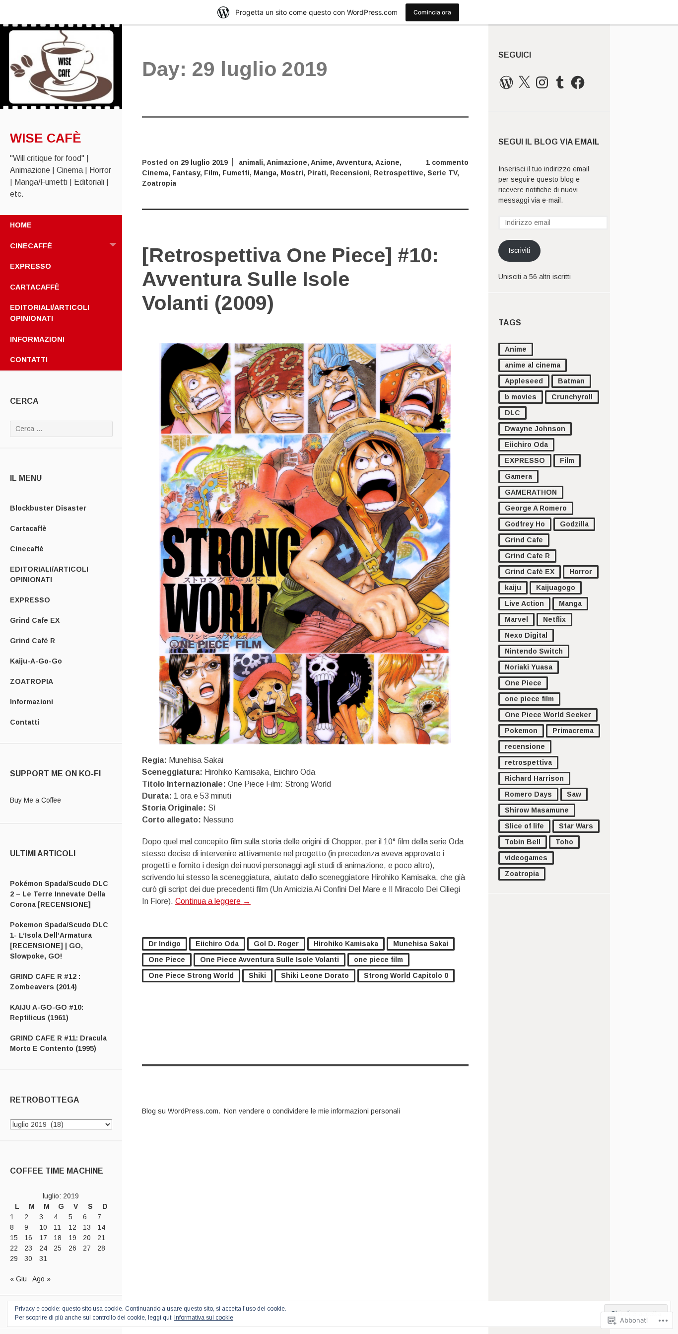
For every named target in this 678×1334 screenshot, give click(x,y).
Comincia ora (432, 12)
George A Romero (536, 508)
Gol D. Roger (276, 944)
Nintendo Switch (534, 651)
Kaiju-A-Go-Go (36, 661)
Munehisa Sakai (420, 944)
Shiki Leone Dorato (315, 975)
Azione (387, 162)
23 (28, 1248)
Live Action (524, 603)
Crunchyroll (572, 397)
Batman (571, 381)
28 (101, 1248)
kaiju (513, 588)
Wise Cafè (45, 138)
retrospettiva (528, 762)
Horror (580, 572)
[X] (524, 82)
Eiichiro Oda (526, 444)
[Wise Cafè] (61, 107)
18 (58, 1238)
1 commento (447, 162)
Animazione (287, 162)
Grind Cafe (524, 540)
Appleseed (524, 381)
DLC (512, 413)
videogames (526, 858)
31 (43, 1258)
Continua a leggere (213, 901)
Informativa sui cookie (203, 1317)
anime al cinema (532, 365)
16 (28, 1238)
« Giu (18, 1279)
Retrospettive (398, 173)
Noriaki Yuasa (528, 667)
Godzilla (574, 524)
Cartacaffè (35, 287)
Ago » (41, 1279)
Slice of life (524, 826)
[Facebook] (578, 82)
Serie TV (442, 173)
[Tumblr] (560, 82)
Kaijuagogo (555, 588)
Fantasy (186, 173)
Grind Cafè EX (529, 572)
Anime (516, 349)
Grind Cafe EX (35, 620)
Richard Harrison (534, 778)
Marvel (516, 619)
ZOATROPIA (31, 681)
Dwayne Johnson (535, 429)
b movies (521, 397)
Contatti (29, 360)
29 (14, 1258)
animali (251, 162)
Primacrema (573, 731)
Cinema (155, 173)
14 (101, 1227)
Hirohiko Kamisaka (346, 944)
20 (87, 1238)
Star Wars (576, 826)
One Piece (523, 683)
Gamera (518, 476)
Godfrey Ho (525, 524)
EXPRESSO (30, 266)
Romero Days (528, 794)
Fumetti (236, 173)
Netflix (554, 619)
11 (57, 1227)
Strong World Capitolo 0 (406, 975)
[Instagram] (542, 82)
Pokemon (521, 731)
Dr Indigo (164, 944)
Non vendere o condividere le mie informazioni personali (312, 1111)
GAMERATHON (531, 492)
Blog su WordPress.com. (181, 1111)
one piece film (529, 699)
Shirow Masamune (537, 810)
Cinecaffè (31, 246)
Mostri (291, 173)
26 (72, 1248)
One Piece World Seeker (548, 715)
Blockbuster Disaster (48, 508)
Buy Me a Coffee (35, 800)
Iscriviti (519, 250)
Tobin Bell (523, 842)
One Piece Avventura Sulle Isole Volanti (269, 959)
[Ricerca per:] (61, 429)
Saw (574, 794)
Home (21, 225)
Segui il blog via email (549, 142)
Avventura (354, 162)
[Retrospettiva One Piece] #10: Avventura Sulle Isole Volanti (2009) (290, 279)
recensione (525, 746)
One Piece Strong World (191, 975)
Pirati (316, 173)
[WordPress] (506, 82)
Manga (570, 603)
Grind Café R (32, 641)
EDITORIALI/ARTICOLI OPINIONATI (49, 312)
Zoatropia (522, 874)
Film (567, 460)
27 (87, 1248)
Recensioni (350, 173)
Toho (564, 842)
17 (43, 1238)
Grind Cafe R (527, 556)
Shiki (257, 975)
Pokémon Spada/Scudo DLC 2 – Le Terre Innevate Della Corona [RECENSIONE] (59, 894)
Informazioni (37, 339)
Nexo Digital (526, 635)
